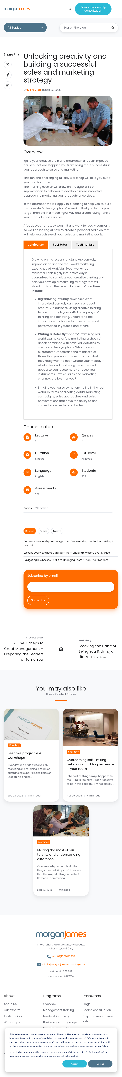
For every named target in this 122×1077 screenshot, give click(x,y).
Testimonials (13, 1016)
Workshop (41, 508)
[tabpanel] (68, 334)
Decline (100, 1063)
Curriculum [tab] (35, 245)
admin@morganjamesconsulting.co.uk (63, 964)
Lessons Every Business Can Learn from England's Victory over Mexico (67, 553)
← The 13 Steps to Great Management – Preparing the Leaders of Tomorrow (24, 651)
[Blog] (61, 649)
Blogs (86, 1004)
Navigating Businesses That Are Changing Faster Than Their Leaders (66, 560)
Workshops (12, 1022)
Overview (49, 1004)
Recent (29, 531)
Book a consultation (97, 1010)
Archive (57, 531)
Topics (43, 531)
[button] (70, 9)
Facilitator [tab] (60, 245)
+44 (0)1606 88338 (63, 956)
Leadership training (56, 1016)
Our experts (12, 1010)
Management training (58, 1010)
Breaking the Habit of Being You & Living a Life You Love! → (97, 651)
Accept (74, 1063)
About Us (10, 1004)
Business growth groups (60, 1022)
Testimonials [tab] (85, 245)
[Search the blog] (112, 27)
